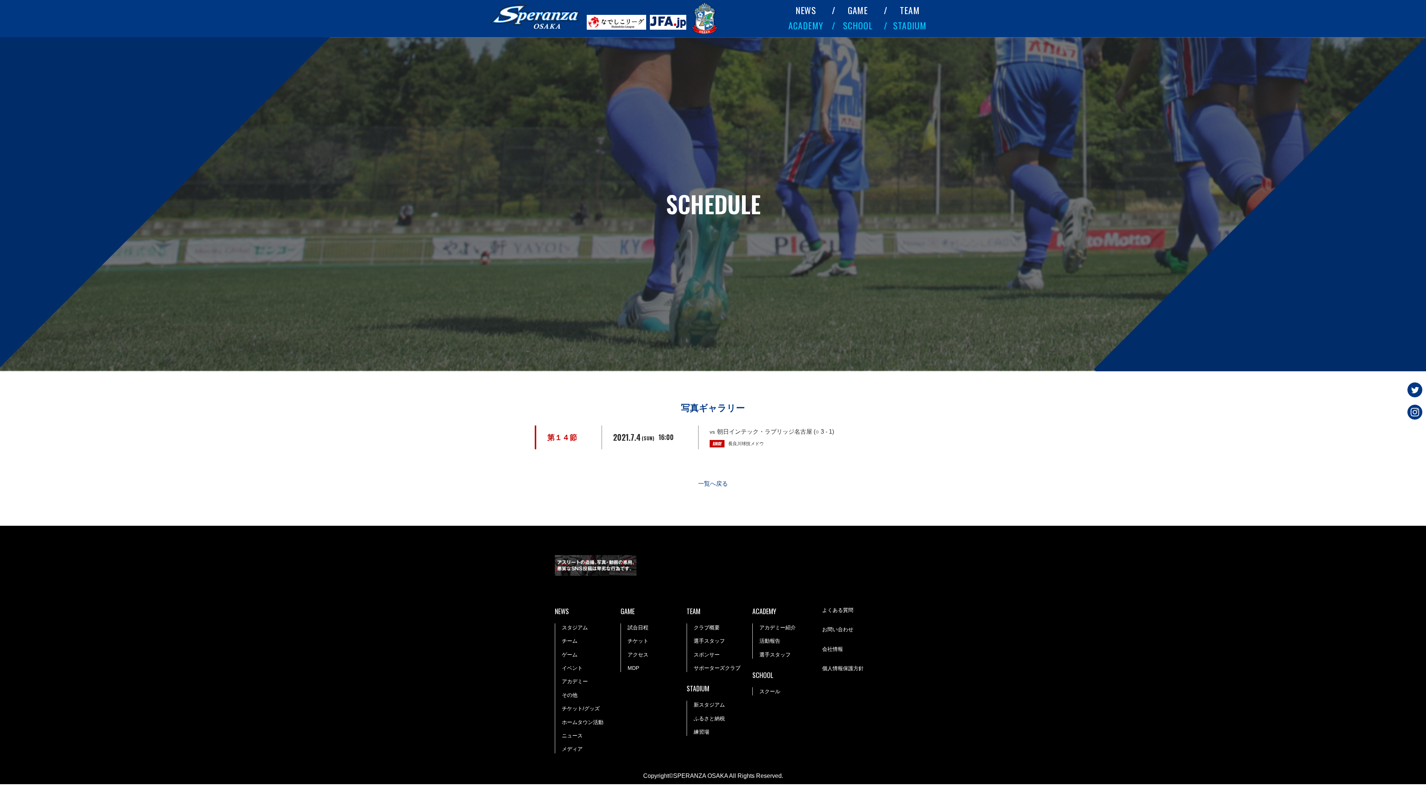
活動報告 (769, 641)
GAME (858, 10)
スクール (769, 691)
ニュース (572, 736)
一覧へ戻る (713, 483)
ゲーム (569, 655)
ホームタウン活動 (582, 722)
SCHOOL (858, 25)
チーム (569, 641)
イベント (572, 668)
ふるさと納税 (709, 718)
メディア (572, 749)
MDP (633, 668)
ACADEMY (805, 25)
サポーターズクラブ (717, 668)
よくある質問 (837, 610)
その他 (569, 695)
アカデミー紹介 (777, 627)
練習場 (701, 732)
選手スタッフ (709, 641)
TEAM (910, 10)
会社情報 (832, 649)
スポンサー (707, 655)
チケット (638, 641)
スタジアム (575, 627)
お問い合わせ (837, 629)
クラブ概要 (707, 627)
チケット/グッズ (581, 708)
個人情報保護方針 (843, 668)
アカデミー (575, 681)
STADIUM (910, 25)
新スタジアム (709, 705)
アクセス (638, 655)
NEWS (806, 10)
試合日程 (638, 627)
